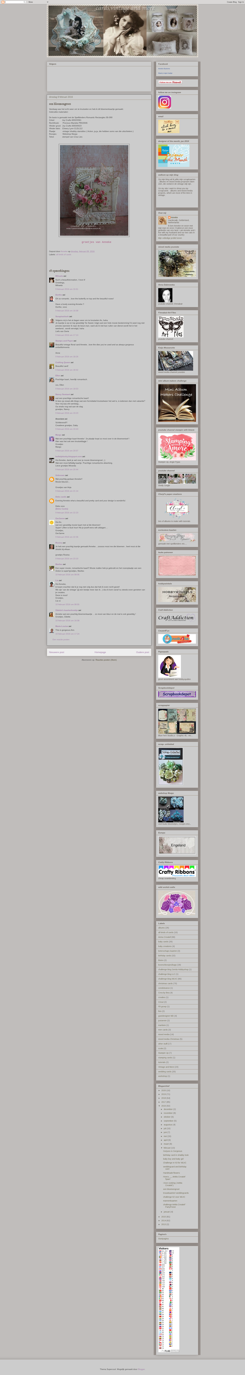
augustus (168, 1125)
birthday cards (164, 955)
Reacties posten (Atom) (106, 660)
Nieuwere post (56, 652)
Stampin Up (163, 1053)
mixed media (163, 1034)
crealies (161, 997)
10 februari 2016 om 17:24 (67, 634)
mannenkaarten (170, 1201)
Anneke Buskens (164, 68)
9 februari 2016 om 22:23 (66, 512)
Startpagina (163, 1239)
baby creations (165, 946)
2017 (163, 1102)
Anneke (174, 217)
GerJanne (60, 518)
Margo (58, 435)
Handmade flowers (171, 1173)
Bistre (160, 960)
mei (165, 1136)
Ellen (57, 375)
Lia (56, 580)
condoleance (164, 988)
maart (166, 1144)
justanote (162, 1020)
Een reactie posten (61, 639)
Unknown (60, 475)
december (168, 1109)
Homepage (100, 652)
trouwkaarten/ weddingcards (176, 1193)
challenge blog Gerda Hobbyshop (173, 969)
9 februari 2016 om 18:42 (66, 370)
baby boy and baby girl (173, 1159)
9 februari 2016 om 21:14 (66, 491)
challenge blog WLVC (167, 979)
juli (165, 1128)
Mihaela (59, 276)
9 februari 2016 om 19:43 (66, 429)
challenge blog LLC (166, 974)
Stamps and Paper (64, 341)
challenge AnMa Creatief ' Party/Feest (174, 1205)
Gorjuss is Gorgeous (172, 1151)
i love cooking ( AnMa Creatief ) (172, 1184)
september (169, 1121)
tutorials (161, 1062)
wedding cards (164, 1071)
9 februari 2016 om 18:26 (66, 356)
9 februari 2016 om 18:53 (66, 389)
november (168, 1113)
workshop (162, 1076)
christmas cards (165, 983)
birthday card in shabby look (176, 1155)
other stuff (162, 1044)
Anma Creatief (164, 937)
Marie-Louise (61, 626)
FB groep (162, 1006)
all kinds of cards (63, 254)
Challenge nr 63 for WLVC (174, 1163)
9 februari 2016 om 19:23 (66, 413)
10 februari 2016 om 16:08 (67, 620)
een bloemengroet (171, 1189)
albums (161, 928)
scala (160, 1048)
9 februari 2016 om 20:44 (66, 469)
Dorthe (58, 295)
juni (165, 1132)
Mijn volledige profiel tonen (170, 238)
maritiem (162, 1025)
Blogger (141, 1369)
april (166, 1140)
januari (167, 1212)
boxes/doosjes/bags (167, 965)
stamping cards (165, 1057)
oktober (167, 1117)
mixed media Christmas (168, 1039)
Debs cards (60, 497)
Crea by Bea (163, 993)
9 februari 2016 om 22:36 (66, 537)
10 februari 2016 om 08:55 (67, 604)
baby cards (163, 941)
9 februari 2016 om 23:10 (66, 558)
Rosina (58, 543)
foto (159, 1011)
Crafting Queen (62, 362)
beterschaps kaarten (167, 951)
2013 (163, 1224)
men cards (163, 1030)
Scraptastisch (62, 316)
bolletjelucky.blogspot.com (68, 456)
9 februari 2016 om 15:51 (66, 289)
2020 (163, 1090)
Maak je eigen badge (165, 73)
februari (167, 1148)
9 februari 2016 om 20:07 (66, 451)
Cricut (160, 1002)
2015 (163, 1217)
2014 (163, 1220)
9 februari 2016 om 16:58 (66, 310)
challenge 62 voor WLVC (174, 1197)
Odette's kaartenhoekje (66, 610)
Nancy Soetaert (62, 394)
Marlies (58, 564)
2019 (163, 1094)
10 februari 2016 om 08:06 (67, 574)
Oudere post (142, 652)
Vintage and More (166, 1067)
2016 (163, 1106)
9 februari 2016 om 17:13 (66, 335)
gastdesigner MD (166, 1016)
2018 (163, 1098)
